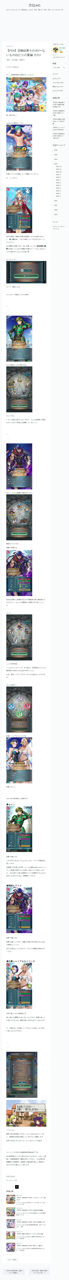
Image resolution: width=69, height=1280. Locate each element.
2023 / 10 (58, 172)
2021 (55, 205)
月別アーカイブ (59, 145)
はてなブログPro (58, 90)
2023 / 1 (58, 196)
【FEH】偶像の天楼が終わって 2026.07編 (59, 121)
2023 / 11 (58, 169)
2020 (55, 210)
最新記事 (56, 98)
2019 (55, 214)
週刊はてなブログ (58, 86)
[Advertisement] (34, 27)
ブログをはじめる (58, 82)
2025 (55, 154)
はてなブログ (57, 78)
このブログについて (59, 57)
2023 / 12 (58, 166)
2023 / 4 (58, 188)
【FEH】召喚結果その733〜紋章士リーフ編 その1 (59, 136)
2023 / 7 (58, 180)
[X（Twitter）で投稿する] (17, 1187)
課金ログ (22, 59)
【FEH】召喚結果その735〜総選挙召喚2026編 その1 (59, 105)
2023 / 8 (58, 177)
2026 (55, 150)
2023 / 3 (58, 191)
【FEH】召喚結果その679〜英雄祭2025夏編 (29, 1210)
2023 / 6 (58, 182)
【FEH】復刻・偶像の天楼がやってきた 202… (39, 1271)
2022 (55, 201)
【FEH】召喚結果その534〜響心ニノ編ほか (29, 1245)
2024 (55, 159)
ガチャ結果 (14, 59)
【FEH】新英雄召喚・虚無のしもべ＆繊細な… (13, 1271)
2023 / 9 (58, 174)
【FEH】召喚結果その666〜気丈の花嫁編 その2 (30, 1222)
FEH (8, 59)
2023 (55, 164)
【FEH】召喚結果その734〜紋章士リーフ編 (59, 113)
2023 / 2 (58, 193)
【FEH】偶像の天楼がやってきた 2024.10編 (29, 1234)
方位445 (34, 5)
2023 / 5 (58, 185)
